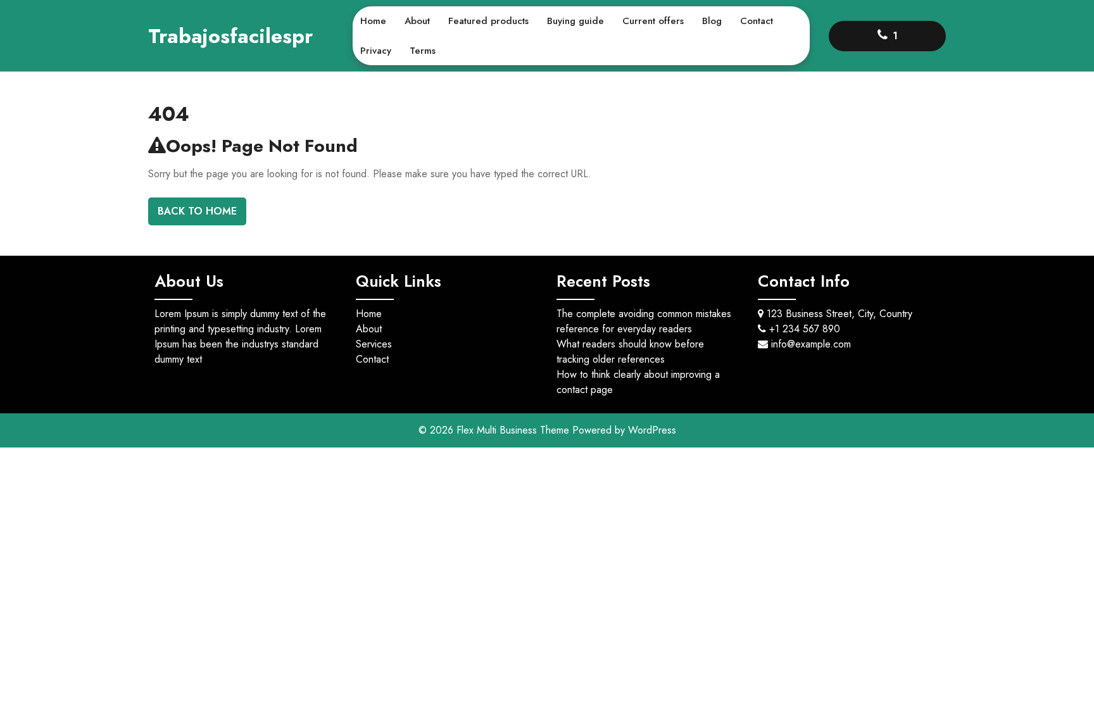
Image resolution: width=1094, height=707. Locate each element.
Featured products (488, 21)
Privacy (375, 51)
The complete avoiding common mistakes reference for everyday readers (643, 321)
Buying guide (575, 21)
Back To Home (197, 211)
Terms (423, 51)
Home (373, 21)
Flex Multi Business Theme (514, 430)
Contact (756, 21)
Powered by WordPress (624, 430)
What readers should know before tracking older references (630, 351)
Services (374, 344)
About (417, 21)
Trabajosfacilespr (230, 36)
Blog (712, 21)
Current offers (653, 21)
